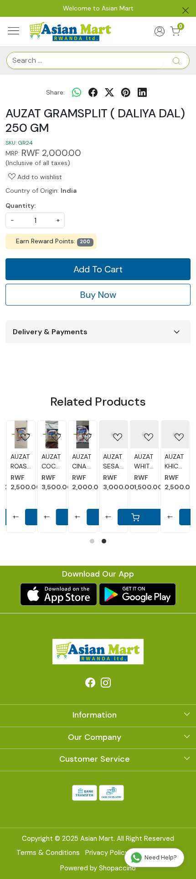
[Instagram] (106, 684)
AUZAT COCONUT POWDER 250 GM (43, 461)
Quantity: (20, 205)
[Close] (185, 10)
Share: (55, 92)
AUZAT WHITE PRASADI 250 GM (135, 461)
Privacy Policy (107, 852)
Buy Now (98, 295)
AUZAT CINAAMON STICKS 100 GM (74, 461)
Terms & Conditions (48, 852)
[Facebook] (90, 684)
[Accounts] (159, 31)
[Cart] (127, 517)
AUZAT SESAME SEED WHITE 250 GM (105, 461)
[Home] (71, 31)
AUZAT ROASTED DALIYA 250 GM (12, 461)
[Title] (176, 60)
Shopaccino (117, 868)
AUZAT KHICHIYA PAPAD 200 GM (166, 461)
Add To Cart (98, 269)
